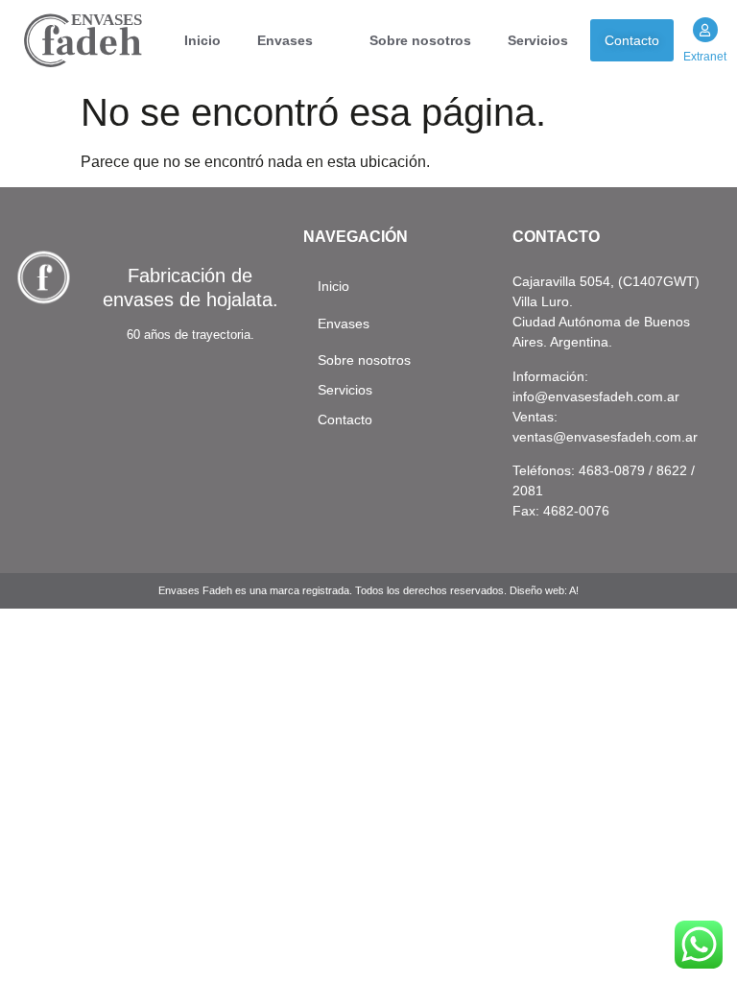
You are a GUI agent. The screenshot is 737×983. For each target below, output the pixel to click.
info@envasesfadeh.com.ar (595, 396)
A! (574, 590)
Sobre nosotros (420, 40)
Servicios (538, 40)
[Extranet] (705, 29)
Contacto (632, 40)
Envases (285, 40)
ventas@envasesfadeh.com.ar (605, 436)
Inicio (202, 40)
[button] (295, 40)
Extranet (704, 56)
